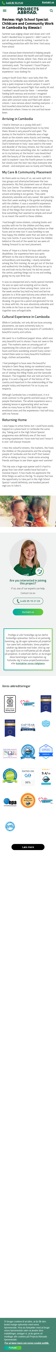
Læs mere (28, 847)
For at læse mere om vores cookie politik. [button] (27, 1343)
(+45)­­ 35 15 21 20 (30, 601)
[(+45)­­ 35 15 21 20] (39, 571)
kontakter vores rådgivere (30, 663)
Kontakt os (48, 2)
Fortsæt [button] (13, 1348)
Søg (50, 10)
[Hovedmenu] (4, 11)
